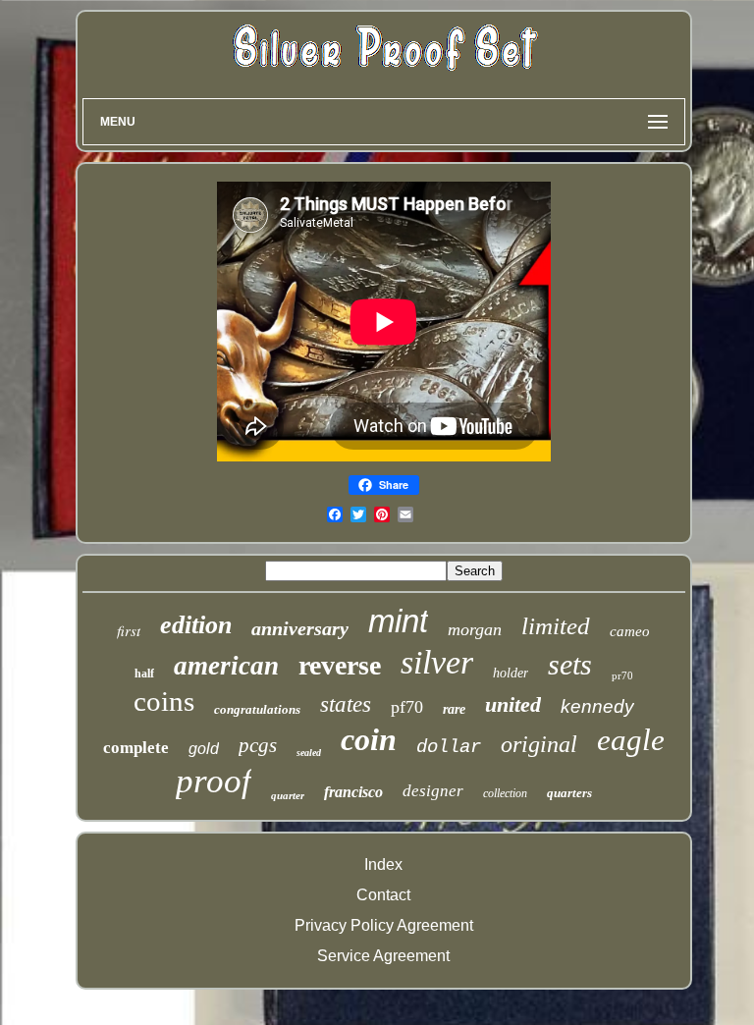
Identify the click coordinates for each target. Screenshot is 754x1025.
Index (383, 864)
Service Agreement (383, 955)
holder (510, 673)
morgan (475, 629)
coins (164, 701)
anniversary (300, 628)
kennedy (597, 706)
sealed (308, 752)
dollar (448, 747)
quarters (569, 792)
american (226, 665)
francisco (353, 791)
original (539, 744)
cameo (630, 631)
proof (213, 781)
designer (433, 791)
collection (505, 793)
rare (454, 709)
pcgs (258, 745)
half (144, 673)
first (128, 630)
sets (570, 664)
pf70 (407, 707)
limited (555, 626)
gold (203, 748)
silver (437, 662)
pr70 (622, 675)
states (345, 704)
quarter (287, 795)
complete (136, 747)
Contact (383, 895)
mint (398, 621)
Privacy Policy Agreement (384, 925)
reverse (339, 665)
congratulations (257, 709)
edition (196, 625)
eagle (631, 740)
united (513, 704)
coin (369, 739)
